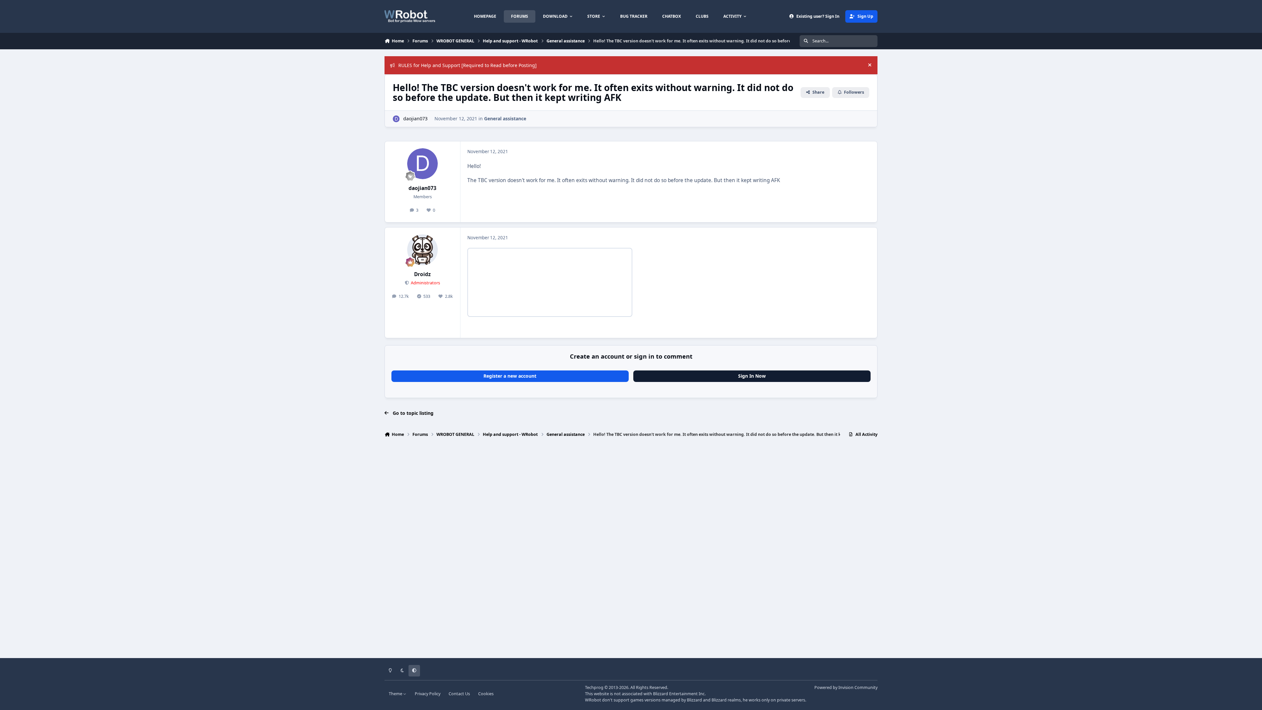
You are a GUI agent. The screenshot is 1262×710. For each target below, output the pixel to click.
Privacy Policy (427, 694)
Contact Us (459, 694)
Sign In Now (752, 376)
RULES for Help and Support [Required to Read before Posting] (467, 65)
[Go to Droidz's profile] (422, 249)
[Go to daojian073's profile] (396, 118)
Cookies (486, 694)
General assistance (505, 118)
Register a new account (509, 376)
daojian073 (415, 118)
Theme (396, 694)
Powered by (845, 687)
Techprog (594, 687)
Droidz (422, 274)
